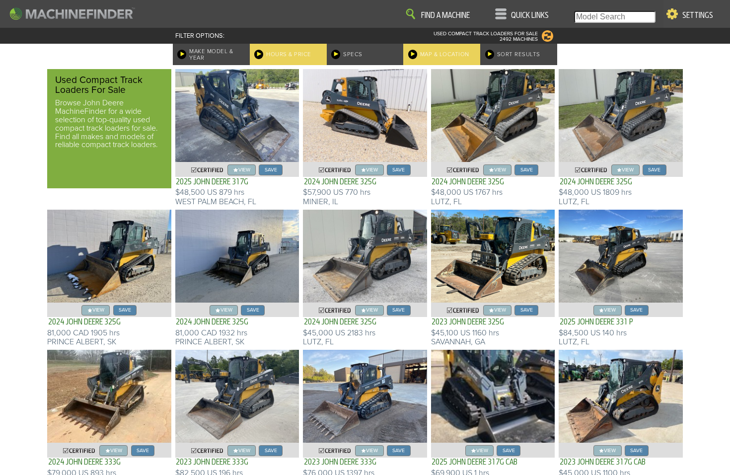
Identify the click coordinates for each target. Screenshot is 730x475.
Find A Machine (445, 15)
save (271, 169)
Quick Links (530, 15)
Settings (697, 15)
